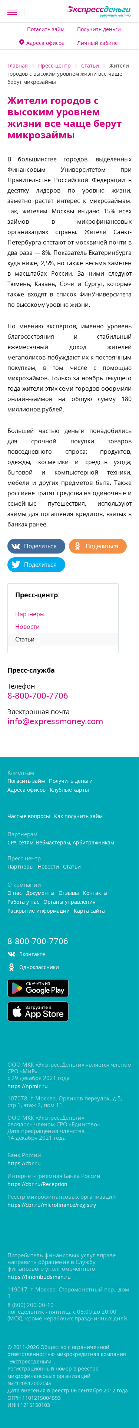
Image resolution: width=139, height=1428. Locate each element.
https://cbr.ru (24, 1164)
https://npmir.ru (27, 1086)
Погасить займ (45, 29)
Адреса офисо (45, 42)
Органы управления (69, 902)
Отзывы (69, 893)
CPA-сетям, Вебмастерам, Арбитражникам (60, 843)
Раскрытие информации (38, 911)
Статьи (90, 65)
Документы (40, 893)
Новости (27, 627)
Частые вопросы (28, 816)
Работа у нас (23, 902)
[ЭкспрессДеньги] (99, 12)
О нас (14, 893)
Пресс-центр (54, 65)
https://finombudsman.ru (39, 1277)
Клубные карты (69, 790)
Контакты (95, 893)
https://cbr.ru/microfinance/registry (51, 1205)
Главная (17, 65)
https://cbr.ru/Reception (37, 1184)
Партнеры (29, 614)
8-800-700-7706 (37, 695)
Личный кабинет (98, 42)
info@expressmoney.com (55, 721)
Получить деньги (99, 29)
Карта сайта (89, 911)
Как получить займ (78, 816)
